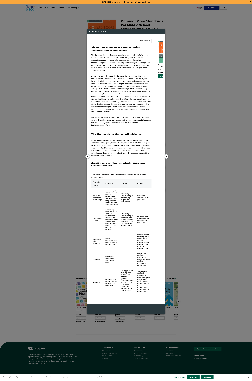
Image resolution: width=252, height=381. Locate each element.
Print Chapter (145, 41)
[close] (250, 2)
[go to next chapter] (166, 156)
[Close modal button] (89, 31)
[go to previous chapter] (87, 156)
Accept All (207, 377)
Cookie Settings (179, 377)
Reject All (193, 377)
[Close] (249, 377)
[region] (126, 377)
